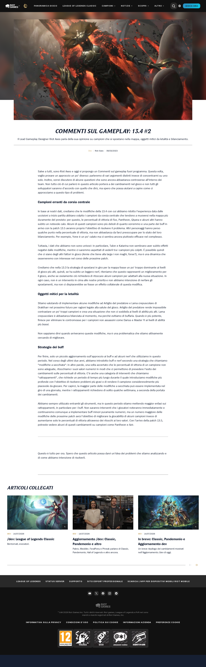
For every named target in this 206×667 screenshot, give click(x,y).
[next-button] (196, 565)
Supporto (75, 581)
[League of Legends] (26, 6)
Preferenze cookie (168, 622)
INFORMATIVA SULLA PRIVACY (43, 622)
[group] (103, 526)
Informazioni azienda (137, 622)
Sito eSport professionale (105, 581)
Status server (55, 581)
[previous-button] (190, 565)
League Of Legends (28, 581)
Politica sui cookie (105, 622)
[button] (90, 150)
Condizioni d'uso (77, 622)
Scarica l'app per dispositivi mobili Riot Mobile (159, 581)
